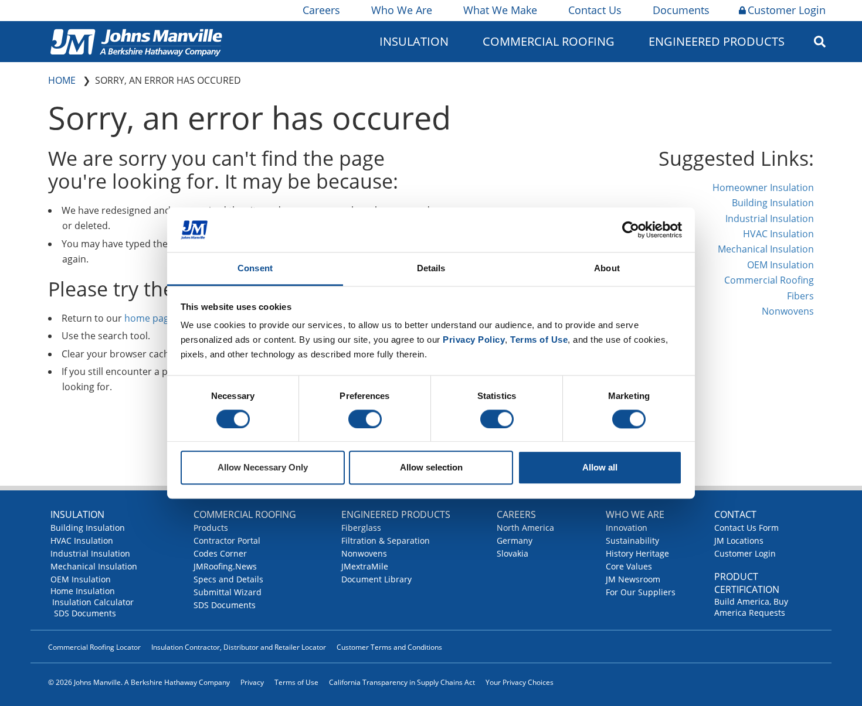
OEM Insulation (780, 264)
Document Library (376, 579)
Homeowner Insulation (763, 187)
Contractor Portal (227, 540)
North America (525, 527)
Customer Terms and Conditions (389, 647)
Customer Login (787, 10)
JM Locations (738, 540)
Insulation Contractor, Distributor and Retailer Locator (238, 647)
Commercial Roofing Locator (94, 647)
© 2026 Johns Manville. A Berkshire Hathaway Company (139, 682)
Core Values (629, 566)
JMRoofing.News (225, 566)
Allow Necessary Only (263, 468)
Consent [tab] (255, 269)
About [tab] (607, 269)
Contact (735, 514)
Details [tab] (431, 269)
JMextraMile (364, 566)
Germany (514, 540)
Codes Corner (220, 553)
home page (149, 318)
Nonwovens (788, 311)
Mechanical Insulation (766, 249)
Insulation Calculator (93, 602)
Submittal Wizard (228, 592)
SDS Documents (85, 613)
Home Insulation (82, 590)
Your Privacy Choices (520, 682)
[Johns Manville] (136, 41)
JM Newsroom (633, 579)
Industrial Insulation (769, 218)
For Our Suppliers (641, 592)
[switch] (365, 419)
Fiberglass (361, 527)
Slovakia (512, 553)
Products (211, 527)
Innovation (626, 527)
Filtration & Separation (385, 540)
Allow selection (431, 468)
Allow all (599, 468)
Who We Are (401, 10)
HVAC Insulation (778, 233)
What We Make (500, 10)
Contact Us (595, 10)
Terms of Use (296, 682)
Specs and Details (228, 579)
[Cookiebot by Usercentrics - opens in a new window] (630, 229)
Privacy (252, 682)
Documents (681, 10)
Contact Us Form (746, 527)
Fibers (800, 295)
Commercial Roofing (769, 280)
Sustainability (632, 540)
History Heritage (637, 553)
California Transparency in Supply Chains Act (402, 682)
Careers (321, 10)
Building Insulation (773, 202)
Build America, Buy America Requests (751, 607)
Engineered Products (395, 514)
